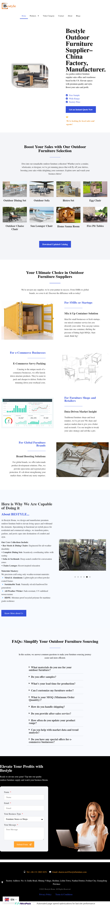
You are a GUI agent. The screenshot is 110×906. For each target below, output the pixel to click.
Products (33, 16)
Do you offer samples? (43, 677)
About (70, 16)
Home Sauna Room (68, 226)
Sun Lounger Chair (41, 226)
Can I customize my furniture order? (52, 690)
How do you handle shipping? (48, 707)
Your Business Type (12, 813)
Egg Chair (95, 200)
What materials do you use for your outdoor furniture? (50, 668)
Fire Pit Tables (95, 226)
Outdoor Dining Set (14, 200)
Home (24, 16)
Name (7, 792)
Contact (61, 16)
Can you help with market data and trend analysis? (53, 731)
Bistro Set (68, 200)
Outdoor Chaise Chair (15, 227)
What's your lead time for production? (53, 684)
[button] (75, 577)
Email (7, 803)
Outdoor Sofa (42, 200)
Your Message (10, 824)
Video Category (48, 16)
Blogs (78, 16)
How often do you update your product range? (52, 721)
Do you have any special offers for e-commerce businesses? (50, 740)
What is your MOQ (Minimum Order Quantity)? (52, 698)
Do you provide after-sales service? (51, 713)
